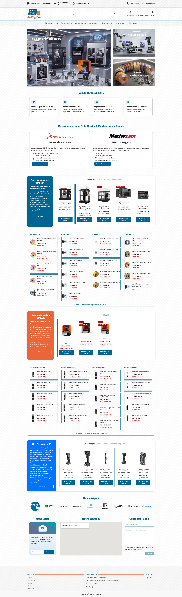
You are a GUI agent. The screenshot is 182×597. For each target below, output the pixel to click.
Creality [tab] (105, 180)
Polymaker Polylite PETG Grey (141, 273)
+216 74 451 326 (93, 584)
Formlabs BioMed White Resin (141, 393)
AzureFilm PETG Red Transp (140, 284)
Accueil (30, 578)
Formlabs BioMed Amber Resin (141, 372)
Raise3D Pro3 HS (65, 204)
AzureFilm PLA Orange (76, 250)
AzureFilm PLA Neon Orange (78, 239)
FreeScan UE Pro (87, 473)
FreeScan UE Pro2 (124, 473)
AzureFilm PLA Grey (75, 293)
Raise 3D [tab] (91, 180)
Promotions (31, 580)
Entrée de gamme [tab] (119, 444)
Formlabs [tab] (105, 315)
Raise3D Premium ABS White (109, 239)
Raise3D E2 (123, 204)
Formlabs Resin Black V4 (45, 372)
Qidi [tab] (98, 180)
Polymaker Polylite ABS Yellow (110, 271)
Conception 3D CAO (60, 142)
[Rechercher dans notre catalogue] (114, 14)
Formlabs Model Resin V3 (108, 384)
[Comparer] (71, 192)
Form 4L (85, 339)
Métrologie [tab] (90, 444)
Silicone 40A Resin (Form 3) (140, 415)
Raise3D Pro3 (104, 208)
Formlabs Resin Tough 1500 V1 (78, 382)
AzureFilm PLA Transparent (78, 282)
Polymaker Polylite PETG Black (141, 251)
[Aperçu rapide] (71, 195)
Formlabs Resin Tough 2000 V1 (78, 372)
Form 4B (66, 343)
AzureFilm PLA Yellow (76, 271)
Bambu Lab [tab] (116, 180)
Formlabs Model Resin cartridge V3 (107, 396)
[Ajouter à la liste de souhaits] (71, 188)
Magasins (31, 586)
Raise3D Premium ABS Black (109, 260)
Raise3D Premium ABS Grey (109, 250)
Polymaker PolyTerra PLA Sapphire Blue (45, 290)
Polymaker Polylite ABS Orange (110, 282)
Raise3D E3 (143, 208)
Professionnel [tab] (103, 444)
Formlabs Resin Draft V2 (45, 415)
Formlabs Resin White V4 (45, 382)
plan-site (31, 588)
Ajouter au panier (66, 220)
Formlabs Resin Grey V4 (45, 393)
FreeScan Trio (68, 473)
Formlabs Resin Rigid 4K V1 (77, 393)
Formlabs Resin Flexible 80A (78, 415)
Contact (30, 583)
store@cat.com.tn (94, 587)
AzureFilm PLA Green (75, 260)
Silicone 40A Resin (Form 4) (140, 404)
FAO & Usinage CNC (122, 142)
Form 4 (104, 339)
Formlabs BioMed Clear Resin (141, 382)
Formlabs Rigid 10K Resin (77, 404)
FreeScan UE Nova (105, 473)
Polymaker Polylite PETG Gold (141, 262)
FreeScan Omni (143, 473)
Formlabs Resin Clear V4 (45, 404)
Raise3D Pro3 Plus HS (84, 209)
